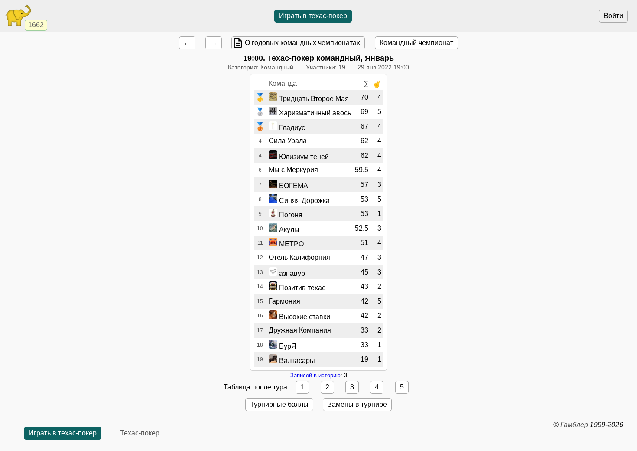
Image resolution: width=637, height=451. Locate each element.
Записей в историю (315, 375)
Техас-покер (139, 433)
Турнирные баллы (279, 404)
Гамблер (574, 424)
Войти (613, 16)
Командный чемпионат (416, 42)
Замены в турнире (357, 404)
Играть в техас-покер (313, 16)
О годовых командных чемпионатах (302, 42)
